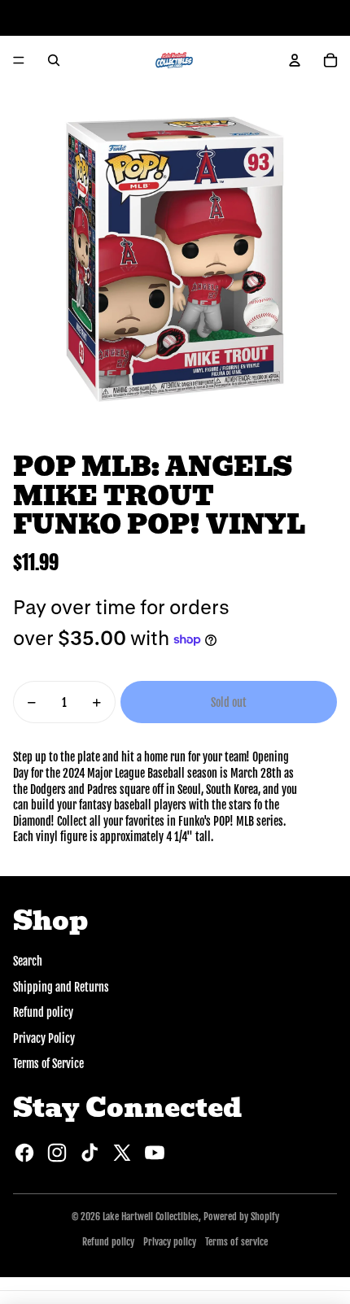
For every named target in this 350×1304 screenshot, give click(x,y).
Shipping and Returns (61, 987)
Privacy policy (169, 1242)
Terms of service (236, 1242)
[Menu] (18, 60)
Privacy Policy (44, 1038)
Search (27, 961)
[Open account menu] (295, 60)
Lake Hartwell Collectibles (151, 1216)
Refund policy (43, 1012)
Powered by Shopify (241, 1216)
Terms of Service (48, 1064)
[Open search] (54, 60)
